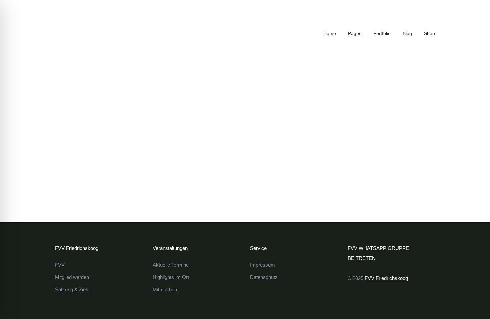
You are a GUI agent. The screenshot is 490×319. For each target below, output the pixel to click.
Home (329, 33)
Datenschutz (264, 277)
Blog (407, 33)
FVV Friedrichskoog (386, 278)
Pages (354, 33)
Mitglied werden (72, 277)
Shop (429, 33)
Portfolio (382, 33)
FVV (60, 265)
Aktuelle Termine (171, 265)
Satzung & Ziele (72, 289)
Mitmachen (165, 289)
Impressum (262, 265)
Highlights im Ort (171, 277)
